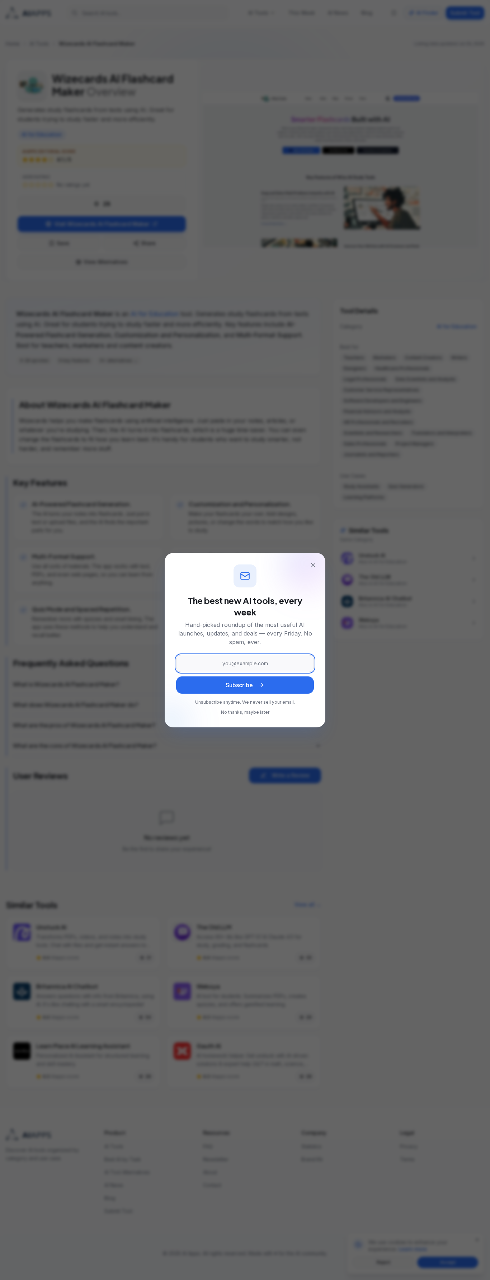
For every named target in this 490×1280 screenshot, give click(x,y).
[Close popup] (313, 565)
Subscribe (239, 685)
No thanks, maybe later (245, 712)
